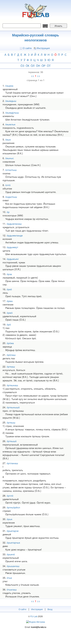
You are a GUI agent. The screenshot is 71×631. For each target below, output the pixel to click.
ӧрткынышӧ (13, 407)
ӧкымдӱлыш (12, 112)
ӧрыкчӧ (11, 554)
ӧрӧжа (10, 343)
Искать (58, 25)
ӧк (27, 66)
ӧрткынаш (12, 385)
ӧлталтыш (11, 170)
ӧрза (9, 274)
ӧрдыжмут (12, 247)
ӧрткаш (11, 366)
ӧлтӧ (8, 185)
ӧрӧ (9, 324)
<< (32, 76)
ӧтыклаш (12, 589)
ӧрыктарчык (13, 542)
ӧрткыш (11, 422)
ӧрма (10, 301)
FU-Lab (33, 616)
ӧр (43, 66)
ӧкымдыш (10, 100)
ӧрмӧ (10, 312)
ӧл (33, 66)
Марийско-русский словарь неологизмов (35, 37)
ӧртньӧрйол (13, 507)
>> (38, 76)
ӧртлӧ (10, 495)
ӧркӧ (9, 289)
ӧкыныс (9, 158)
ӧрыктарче (13, 530)
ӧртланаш (12, 463)
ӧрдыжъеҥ (13, 259)
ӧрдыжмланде (15, 235)
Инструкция (43, 48)
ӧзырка (9, 85)
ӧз (22, 66)
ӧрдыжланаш (14, 223)
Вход (50, 609)
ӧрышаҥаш (13, 566)
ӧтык (9, 577)
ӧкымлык (10, 124)
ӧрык (9, 519)
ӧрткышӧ (12, 441)
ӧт (49, 66)
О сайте (27, 48)
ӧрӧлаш (11, 354)
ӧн (38, 66)
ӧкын (8, 139)
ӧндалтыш (11, 196)
